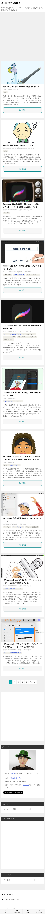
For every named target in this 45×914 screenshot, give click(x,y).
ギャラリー (7, 527)
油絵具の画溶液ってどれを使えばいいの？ (19, 145)
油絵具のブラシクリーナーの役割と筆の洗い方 (21, 86)
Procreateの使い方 (19, 274)
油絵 (5, 92)
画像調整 (6, 213)
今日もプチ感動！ (11, 3)
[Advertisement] (22, 35)
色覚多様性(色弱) (15, 778)
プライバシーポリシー (11, 899)
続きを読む (22, 110)
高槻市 (12, 773)
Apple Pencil (7, 274)
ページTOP (39, 912)
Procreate (26, 785)
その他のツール (8, 339)
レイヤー (19, 401)
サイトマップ (8, 894)
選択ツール (33, 337)
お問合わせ (17, 912)
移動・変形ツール (23, 337)
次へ (31, 682)
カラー (6, 337)
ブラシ (6, 334)
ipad (5, 465)
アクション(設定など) (33, 274)
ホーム (28, 912)
